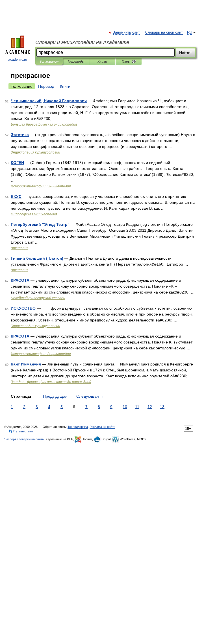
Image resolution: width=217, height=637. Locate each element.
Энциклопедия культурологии (35, 152)
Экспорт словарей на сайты (24, 439)
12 (149, 406)
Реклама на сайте (102, 426)
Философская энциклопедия (34, 214)
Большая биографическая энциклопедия (44, 124)
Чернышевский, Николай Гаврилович (49, 100)
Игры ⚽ (129, 62)
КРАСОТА (20, 280)
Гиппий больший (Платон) (37, 258)
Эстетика (20, 134)
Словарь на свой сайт (164, 32)
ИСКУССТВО (23, 308)
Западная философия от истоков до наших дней (51, 382)
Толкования (49, 62)
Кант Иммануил (26, 364)
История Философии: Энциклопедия (41, 186)
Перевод (46, 86)
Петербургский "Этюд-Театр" (40, 224)
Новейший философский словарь (38, 298)
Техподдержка (78, 426)
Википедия (19, 248)
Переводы (76, 62)
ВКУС (16, 196)
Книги (102, 62)
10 (125, 406)
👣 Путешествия (20, 431)
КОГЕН (17, 162)
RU (189, 32)
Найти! (185, 53)
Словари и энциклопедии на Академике (82, 42)
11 (137, 406)
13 (162, 406)
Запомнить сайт (126, 32)
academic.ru (17, 60)
